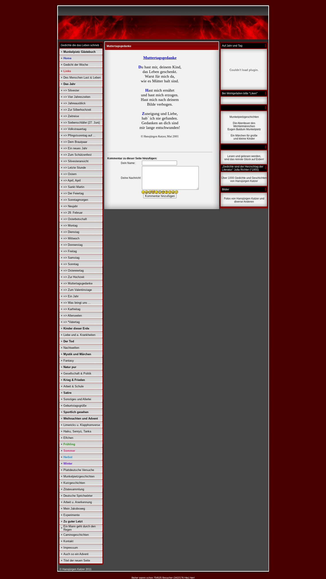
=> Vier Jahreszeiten (76, 96)
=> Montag (70, 225)
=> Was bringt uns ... (77, 302)
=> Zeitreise (71, 116)
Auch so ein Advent (75, 554)
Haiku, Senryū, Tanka (77, 431)
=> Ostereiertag (73, 270)
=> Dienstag (71, 232)
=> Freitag (70, 251)
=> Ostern (70, 174)
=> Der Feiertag (73, 193)
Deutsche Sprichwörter (77, 495)
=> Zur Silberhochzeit (77, 109)
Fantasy (68, 360)
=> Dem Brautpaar (75, 142)
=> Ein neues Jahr (75, 148)
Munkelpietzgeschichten (78, 476)
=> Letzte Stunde (74, 167)
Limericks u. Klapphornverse (81, 425)
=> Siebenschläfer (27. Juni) (81, 122)
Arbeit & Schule (73, 386)
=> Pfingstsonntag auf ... (79, 135)
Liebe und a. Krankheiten (79, 335)
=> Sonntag (71, 264)
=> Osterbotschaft (75, 219)
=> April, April (72, 180)
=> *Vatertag (71, 322)
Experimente (71, 515)
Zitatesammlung (73, 489)
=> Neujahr (70, 206)
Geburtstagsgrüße (74, 405)
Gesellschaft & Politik (77, 373)
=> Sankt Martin (73, 187)
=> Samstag (71, 257)
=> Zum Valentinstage (77, 289)
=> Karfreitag (71, 309)
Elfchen (68, 437)
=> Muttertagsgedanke (77, 283)
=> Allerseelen (72, 315)
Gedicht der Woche (75, 64)
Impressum (70, 547)
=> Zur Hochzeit (73, 277)
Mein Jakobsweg (74, 508)
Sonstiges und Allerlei (77, 399)
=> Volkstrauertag (74, 129)
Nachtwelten (71, 347)
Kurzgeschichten (74, 482)
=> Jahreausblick (74, 103)
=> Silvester (71, 90)
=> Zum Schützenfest (77, 154)
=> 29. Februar (72, 212)
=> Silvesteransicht (75, 161)
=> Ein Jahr (71, 296)
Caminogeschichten (76, 534)
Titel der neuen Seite (76, 560)
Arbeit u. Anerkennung (77, 502)
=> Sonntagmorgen (75, 199)
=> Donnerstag (72, 244)
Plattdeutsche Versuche (78, 470)
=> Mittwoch (71, 238)
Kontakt (68, 541)
